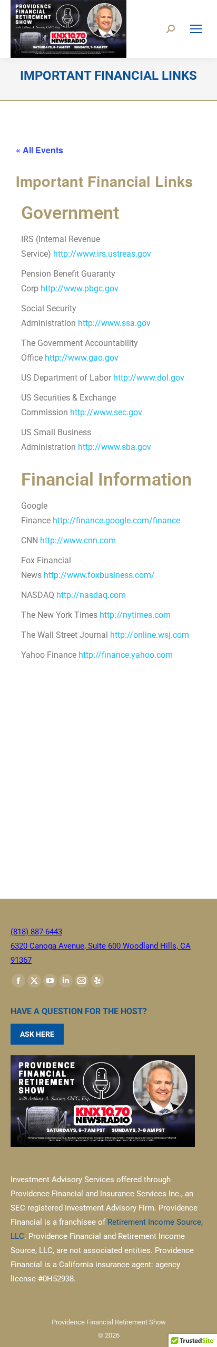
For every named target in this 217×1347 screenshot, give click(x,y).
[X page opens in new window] (34, 980)
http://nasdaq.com (91, 595)
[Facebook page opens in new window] (18, 980)
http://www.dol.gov (148, 378)
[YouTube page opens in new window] (50, 980)
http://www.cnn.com (78, 540)
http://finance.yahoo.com (125, 655)
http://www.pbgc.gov (80, 288)
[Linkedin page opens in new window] (66, 980)
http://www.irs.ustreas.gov (102, 254)
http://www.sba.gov (114, 447)
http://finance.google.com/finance (116, 520)
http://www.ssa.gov (114, 323)
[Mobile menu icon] (195, 28)
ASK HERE (37, 1034)
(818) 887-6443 (36, 931)
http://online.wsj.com (149, 635)
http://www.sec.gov (106, 412)
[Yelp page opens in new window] (97, 980)
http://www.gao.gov (82, 358)
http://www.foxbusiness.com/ (99, 575)
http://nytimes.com (135, 615)
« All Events (39, 150)
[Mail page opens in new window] (81, 980)
